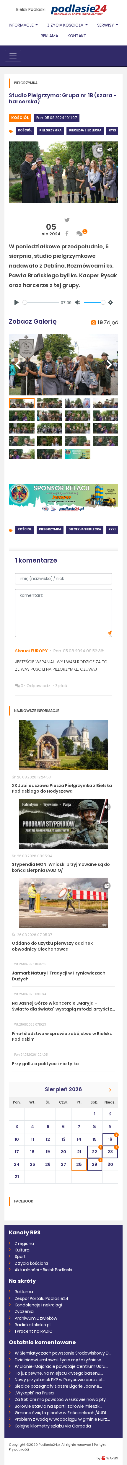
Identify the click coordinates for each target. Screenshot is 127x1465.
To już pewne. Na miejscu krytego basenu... (59, 1373)
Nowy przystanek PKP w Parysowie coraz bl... (60, 1380)
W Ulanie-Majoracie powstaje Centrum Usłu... (61, 1366)
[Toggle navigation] (13, 56)
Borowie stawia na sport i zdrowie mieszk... (58, 1406)
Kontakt (77, 36)
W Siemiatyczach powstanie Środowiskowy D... (63, 1353)
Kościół (20, 117)
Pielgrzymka (50, 130)
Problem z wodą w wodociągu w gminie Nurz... (62, 1419)
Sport (20, 1256)
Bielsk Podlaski (30, 9)
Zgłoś (61, 686)
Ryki (112, 130)
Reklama (49, 36)
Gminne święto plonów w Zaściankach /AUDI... (62, 1413)
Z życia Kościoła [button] (65, 25)
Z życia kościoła (31, 1263)
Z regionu (24, 1243)
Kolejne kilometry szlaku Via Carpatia (53, 1426)
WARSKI (112, 1458)
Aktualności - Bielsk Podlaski (43, 1270)
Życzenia (24, 1311)
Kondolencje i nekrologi (38, 1305)
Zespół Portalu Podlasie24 (42, 1298)
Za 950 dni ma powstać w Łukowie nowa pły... (61, 1399)
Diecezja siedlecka (85, 130)
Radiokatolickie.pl (33, 1325)
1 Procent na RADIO (34, 1331)
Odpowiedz (39, 686)
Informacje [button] (22, 25)
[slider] (41, 302)
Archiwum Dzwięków (36, 1318)
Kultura (22, 1250)
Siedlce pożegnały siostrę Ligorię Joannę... (58, 1386)
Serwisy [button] (106, 25)
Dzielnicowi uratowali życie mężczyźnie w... (59, 1360)
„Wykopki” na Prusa (34, 1393)
